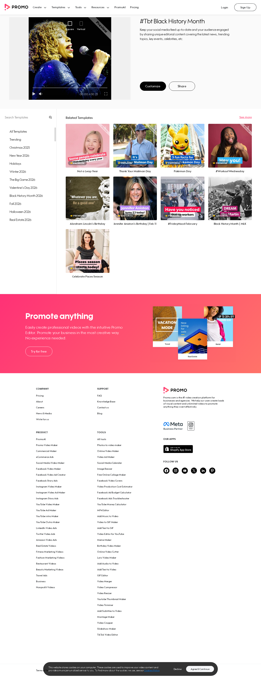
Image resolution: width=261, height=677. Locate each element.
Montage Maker (106, 616)
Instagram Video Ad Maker (50, 492)
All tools (101, 439)
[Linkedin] (203, 471)
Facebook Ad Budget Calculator (114, 492)
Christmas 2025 (20, 147)
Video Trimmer (105, 605)
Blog (99, 413)
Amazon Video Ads (46, 539)
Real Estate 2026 (20, 220)
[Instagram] (190, 426)
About (39, 401)
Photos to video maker (109, 445)
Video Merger (104, 581)
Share (182, 86)
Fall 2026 (15, 204)
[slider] (32, 88)
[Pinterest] (212, 471)
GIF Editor (102, 575)
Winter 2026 (18, 172)
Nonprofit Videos (45, 587)
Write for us (42, 419)
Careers (40, 407)
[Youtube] (185, 471)
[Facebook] (173, 426)
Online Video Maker (108, 451)
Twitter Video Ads (45, 534)
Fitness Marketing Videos (49, 551)
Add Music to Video (107, 516)
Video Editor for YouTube (110, 534)
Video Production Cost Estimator (115, 486)
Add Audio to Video (107, 563)
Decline (178, 669)
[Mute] (41, 93)
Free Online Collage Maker (111, 474)
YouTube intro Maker (47, 516)
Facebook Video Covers (109, 480)
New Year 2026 (19, 155)
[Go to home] (19, 7)
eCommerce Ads (45, 457)
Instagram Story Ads (47, 498)
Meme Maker (104, 539)
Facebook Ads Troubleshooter (113, 498)
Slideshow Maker (106, 628)
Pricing (134, 7)
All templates (18, 131)
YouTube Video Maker (48, 504)
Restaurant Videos (46, 563)
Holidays (15, 163)
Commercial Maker (46, 451)
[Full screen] (106, 93)
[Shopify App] (194, 449)
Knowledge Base (106, 401)
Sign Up (245, 7)
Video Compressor (107, 587)
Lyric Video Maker (106, 557)
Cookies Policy (152, 670)
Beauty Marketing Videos (49, 569)
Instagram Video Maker (49, 486)
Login (224, 7)
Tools (78, 7)
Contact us (103, 407)
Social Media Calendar (109, 462)
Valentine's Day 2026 (23, 188)
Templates (58, 7)
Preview (87, 141)
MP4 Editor (103, 510)
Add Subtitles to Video (109, 611)
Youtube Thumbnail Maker (111, 599)
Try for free (39, 351)
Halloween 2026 (20, 212)
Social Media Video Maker (50, 462)
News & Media (44, 413)
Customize (152, 86)
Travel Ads (41, 575)
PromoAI (120, 7)
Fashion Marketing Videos (50, 557)
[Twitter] (194, 471)
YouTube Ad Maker (46, 510)
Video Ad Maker (105, 457)
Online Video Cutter (108, 551)
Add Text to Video (106, 569)
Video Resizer (104, 593)
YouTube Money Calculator (111, 504)
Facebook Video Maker (48, 468)
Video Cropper (105, 622)
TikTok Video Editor (107, 634)
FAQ (99, 395)
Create (37, 7)
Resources (98, 7)
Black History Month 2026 (26, 196)
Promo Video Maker (47, 445)
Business (40, 581)
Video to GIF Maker (107, 522)
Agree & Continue (200, 669)
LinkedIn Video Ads (46, 528)
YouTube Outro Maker (48, 522)
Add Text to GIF (105, 528)
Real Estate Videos (46, 545)
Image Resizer (104, 468)
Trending (15, 139)
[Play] (33, 94)
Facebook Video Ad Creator (51, 474)
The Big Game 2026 (22, 180)
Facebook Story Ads (47, 480)
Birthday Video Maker (109, 545)
